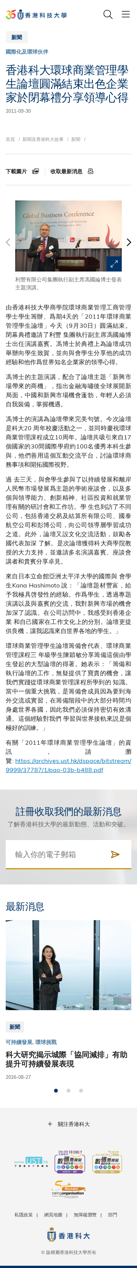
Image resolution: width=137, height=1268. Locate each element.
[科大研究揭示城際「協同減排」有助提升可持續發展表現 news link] (68, 1000)
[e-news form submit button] (115, 854)
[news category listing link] (27, 52)
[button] (128, 246)
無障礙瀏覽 (85, 1214)
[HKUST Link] (36, 14)
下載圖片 (17, 171)
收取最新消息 (67, 171)
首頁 (10, 139)
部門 (112, 1214)
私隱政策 (23, 1214)
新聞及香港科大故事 (43, 139)
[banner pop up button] (114, 264)
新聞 (75, 139)
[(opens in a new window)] (70, 1163)
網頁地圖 (53, 1214)
